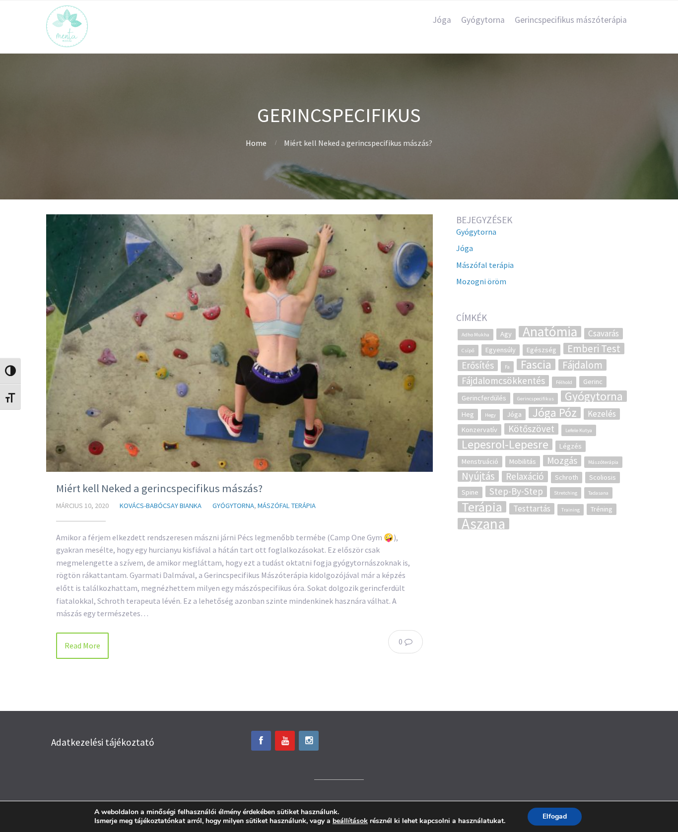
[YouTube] (285, 741)
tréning (601, 509)
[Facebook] (261, 741)
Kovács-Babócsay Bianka (161, 505)
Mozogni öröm (481, 281)
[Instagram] (309, 741)
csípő (468, 350)
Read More (82, 645)
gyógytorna (594, 396)
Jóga (442, 19)
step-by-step (516, 491)
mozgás (562, 460)
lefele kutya (578, 430)
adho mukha (475, 334)
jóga (514, 414)
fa (507, 367)
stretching (565, 493)
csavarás (603, 333)
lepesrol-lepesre (505, 444)
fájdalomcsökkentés (503, 380)
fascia (536, 364)
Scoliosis (602, 477)
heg (468, 414)
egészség (541, 349)
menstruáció (480, 461)
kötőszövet (531, 429)
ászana (483, 523)
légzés (570, 446)
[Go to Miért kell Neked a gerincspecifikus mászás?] (239, 343)
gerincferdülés (484, 397)
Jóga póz (555, 412)
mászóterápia (603, 462)
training (570, 510)
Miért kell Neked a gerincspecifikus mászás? (159, 488)
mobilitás (522, 461)
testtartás (531, 508)
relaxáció (525, 476)
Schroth (566, 477)
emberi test (593, 348)
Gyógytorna (483, 19)
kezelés (602, 413)
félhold (564, 382)
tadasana (598, 493)
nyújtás (478, 476)
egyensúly (500, 349)
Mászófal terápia (287, 505)
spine (470, 492)
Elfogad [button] (554, 816)
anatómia (550, 331)
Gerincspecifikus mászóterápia (571, 19)
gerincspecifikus (535, 398)
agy (506, 333)
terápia (482, 506)
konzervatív (479, 429)
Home (256, 143)
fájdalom (582, 365)
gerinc (593, 381)
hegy (490, 415)
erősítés (478, 365)
